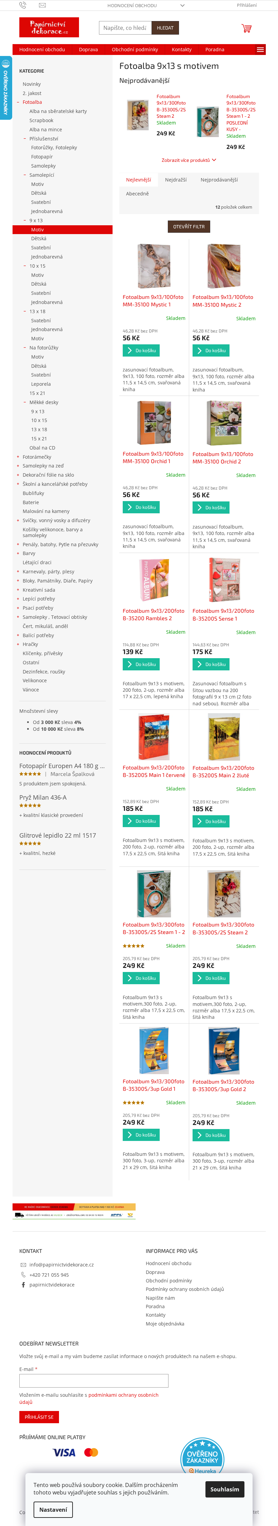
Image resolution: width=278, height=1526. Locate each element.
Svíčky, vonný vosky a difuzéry (56, 520)
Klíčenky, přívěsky (43, 653)
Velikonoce (35, 680)
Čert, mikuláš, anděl (45, 626)
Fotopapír (42, 156)
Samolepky (43, 166)
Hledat (165, 28)
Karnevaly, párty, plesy (48, 571)
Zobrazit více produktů (186, 160)
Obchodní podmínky (169, 1280)
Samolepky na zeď (43, 465)
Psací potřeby (38, 608)
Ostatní (31, 662)
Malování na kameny (46, 511)
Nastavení (53, 1509)
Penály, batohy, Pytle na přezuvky (60, 544)
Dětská (38, 193)
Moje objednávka (165, 1323)
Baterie (31, 502)
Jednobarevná (47, 211)
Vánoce (31, 689)
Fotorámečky (37, 457)
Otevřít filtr (189, 226)
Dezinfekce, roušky (44, 671)
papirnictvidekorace (52, 1284)
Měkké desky (43, 402)
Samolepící (41, 175)
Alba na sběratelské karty (58, 111)
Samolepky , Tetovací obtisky (55, 617)
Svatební (41, 202)
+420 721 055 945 (49, 1275)
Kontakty (155, 1315)
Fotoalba (32, 102)
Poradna (155, 1306)
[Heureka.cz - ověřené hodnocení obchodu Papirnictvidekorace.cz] (202, 1459)
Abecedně (137, 193)
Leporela (41, 384)
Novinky (32, 84)
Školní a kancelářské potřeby (55, 484)
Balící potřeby (38, 635)
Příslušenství (43, 138)
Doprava (155, 1272)
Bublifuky (33, 493)
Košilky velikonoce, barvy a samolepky (53, 532)
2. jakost (32, 93)
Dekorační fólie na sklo (48, 475)
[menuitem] (42, 49)
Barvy (29, 553)
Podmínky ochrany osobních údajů (185, 1289)
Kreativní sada (39, 590)
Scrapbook (41, 120)
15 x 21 (37, 393)
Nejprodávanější (219, 179)
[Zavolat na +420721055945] (29, 5)
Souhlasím (225, 1489)
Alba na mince (45, 129)
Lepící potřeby (39, 598)
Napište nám (160, 1298)
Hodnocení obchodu (132, 5)
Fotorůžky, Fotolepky (54, 147)
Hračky (30, 644)
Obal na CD (42, 447)
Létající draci (37, 562)
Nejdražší (176, 179)
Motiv (37, 184)
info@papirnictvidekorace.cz (61, 1264)
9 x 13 (36, 220)
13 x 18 (37, 311)
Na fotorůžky (43, 347)
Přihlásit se (39, 1417)
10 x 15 (37, 266)
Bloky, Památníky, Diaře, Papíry (58, 580)
